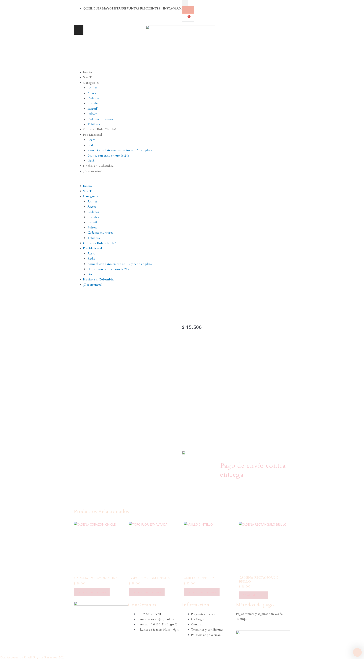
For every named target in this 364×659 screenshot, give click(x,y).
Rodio (91, 145)
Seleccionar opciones (92, 592)
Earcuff (92, 109)
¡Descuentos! (92, 171)
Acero (91, 140)
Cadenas (93, 98)
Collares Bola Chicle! (99, 129)
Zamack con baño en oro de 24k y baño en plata (120, 150)
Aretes (92, 93)
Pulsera (92, 114)
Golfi (91, 161)
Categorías (91, 83)
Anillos (92, 88)
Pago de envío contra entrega (253, 470)
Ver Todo (90, 77)
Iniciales (93, 103)
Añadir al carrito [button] (253, 595)
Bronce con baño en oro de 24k (108, 156)
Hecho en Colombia (98, 166)
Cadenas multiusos (100, 119)
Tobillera (94, 124)
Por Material (92, 135)
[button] (182, 180)
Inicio (87, 72)
